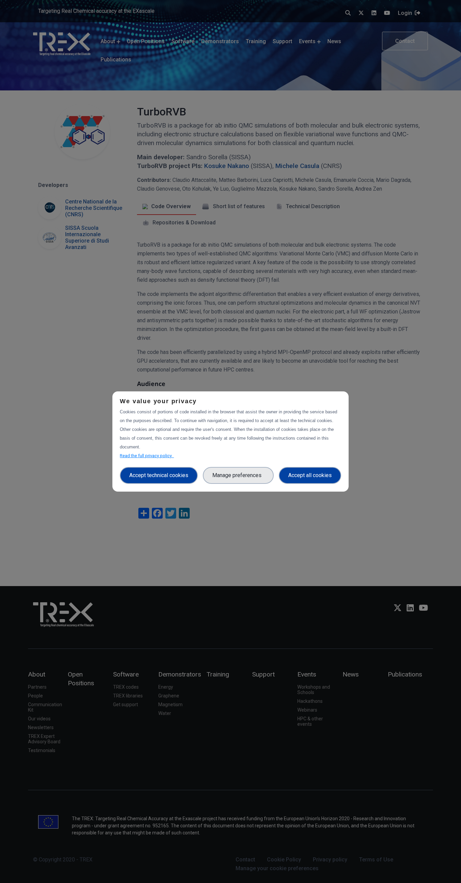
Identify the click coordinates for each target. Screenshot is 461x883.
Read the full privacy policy (147, 455)
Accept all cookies (310, 475)
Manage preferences (238, 475)
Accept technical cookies (158, 475)
